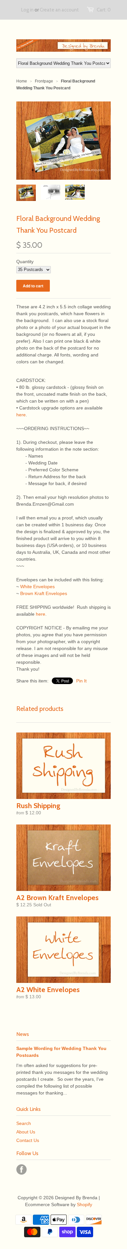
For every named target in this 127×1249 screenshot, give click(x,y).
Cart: (104, 10)
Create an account (59, 10)
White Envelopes (37, 586)
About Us (25, 1131)
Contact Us (27, 1140)
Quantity (25, 261)
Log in (27, 10)
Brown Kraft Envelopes (43, 593)
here (21, 414)
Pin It (81, 680)
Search (23, 1123)
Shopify (84, 1204)
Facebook (21, 1169)
